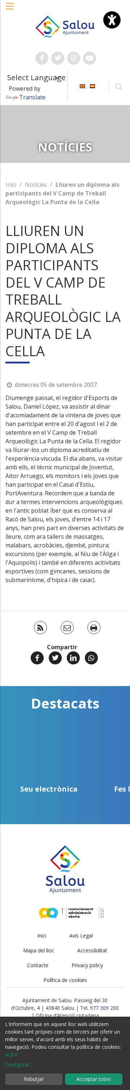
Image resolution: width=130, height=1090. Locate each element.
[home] (65, 26)
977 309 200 (104, 1007)
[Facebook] (37, 657)
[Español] (92, 85)
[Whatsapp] (91, 657)
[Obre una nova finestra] (41, 58)
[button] (10, 10)
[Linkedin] (73, 657)
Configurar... (19, 1064)
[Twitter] (55, 657)
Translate (32, 97)
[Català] (82, 85)
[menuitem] (82, 85)
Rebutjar (34, 1079)
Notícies (36, 185)
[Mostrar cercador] (118, 86)
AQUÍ (11, 1054)
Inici (10, 185)
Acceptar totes (94, 1079)
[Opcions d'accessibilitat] (112, 20)
